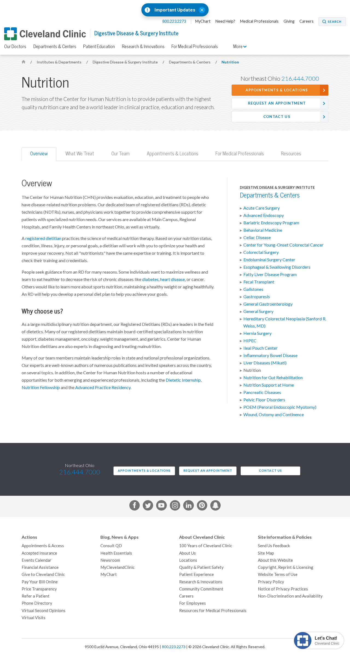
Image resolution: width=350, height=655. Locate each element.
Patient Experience (196, 574)
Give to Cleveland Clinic (43, 574)
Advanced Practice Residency (102, 387)
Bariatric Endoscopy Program (271, 222)
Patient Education (99, 47)
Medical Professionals (259, 21)
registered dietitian (43, 238)
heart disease (172, 279)
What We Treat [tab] (79, 153)
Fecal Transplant (258, 282)
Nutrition (230, 62)
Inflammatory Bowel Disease (270, 355)
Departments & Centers (54, 47)
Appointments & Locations (277, 90)
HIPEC (249, 340)
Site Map (266, 553)
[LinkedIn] (188, 506)
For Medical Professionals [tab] (239, 153)
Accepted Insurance (39, 553)
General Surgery (258, 311)
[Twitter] (148, 506)
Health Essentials (116, 553)
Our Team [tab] (120, 153)
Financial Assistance (40, 567)
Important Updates (174, 10)
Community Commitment (201, 589)
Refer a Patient (35, 596)
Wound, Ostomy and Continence (273, 414)
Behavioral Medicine (262, 230)
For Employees (192, 603)
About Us (187, 553)
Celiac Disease (257, 237)
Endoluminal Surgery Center (269, 259)
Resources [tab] (291, 153)
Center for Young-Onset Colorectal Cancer (283, 245)
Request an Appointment (277, 103)
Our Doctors (15, 47)
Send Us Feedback (274, 545)
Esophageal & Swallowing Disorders (276, 267)
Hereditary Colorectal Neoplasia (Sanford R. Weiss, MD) (284, 322)
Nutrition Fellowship (41, 387)
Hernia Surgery (257, 333)
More (238, 47)
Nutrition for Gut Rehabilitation (273, 377)
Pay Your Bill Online (40, 581)
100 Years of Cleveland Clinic (205, 545)
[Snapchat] (215, 506)
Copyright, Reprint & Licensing (285, 567)
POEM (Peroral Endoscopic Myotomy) (279, 407)
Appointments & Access (43, 545)
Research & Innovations (143, 47)
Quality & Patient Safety (201, 567)
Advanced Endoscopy (263, 215)
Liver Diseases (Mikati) (265, 363)
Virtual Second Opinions (43, 610)
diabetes (150, 279)
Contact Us (276, 116)
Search (335, 22)
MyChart (203, 21)
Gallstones (253, 289)
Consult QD (111, 545)
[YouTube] (161, 506)
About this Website (275, 560)
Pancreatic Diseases (262, 392)
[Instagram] (175, 506)
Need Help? (225, 21)
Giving (289, 21)
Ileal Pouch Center (260, 348)
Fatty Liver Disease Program (270, 274)
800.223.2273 (174, 21)
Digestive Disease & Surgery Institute (136, 33)
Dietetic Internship (183, 380)
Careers (306, 21)
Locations (188, 560)
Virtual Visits (33, 617)
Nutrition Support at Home (268, 385)
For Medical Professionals (194, 47)
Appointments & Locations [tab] (172, 153)
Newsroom (110, 560)
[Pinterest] (202, 506)
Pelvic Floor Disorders (264, 399)
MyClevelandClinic (117, 567)
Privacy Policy (271, 581)
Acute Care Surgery (261, 208)
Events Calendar (36, 560)
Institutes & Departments (59, 62)
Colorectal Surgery (261, 252)
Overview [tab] (39, 153)
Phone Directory (37, 603)
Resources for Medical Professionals (212, 610)
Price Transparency (39, 589)
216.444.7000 (300, 78)
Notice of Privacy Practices (283, 589)
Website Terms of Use (278, 574)
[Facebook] (134, 506)
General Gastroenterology (268, 304)
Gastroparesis (256, 296)
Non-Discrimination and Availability (290, 596)
